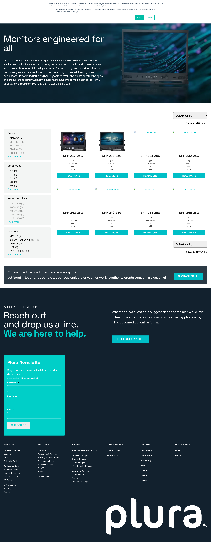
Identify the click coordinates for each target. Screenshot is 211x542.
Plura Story (146, 460)
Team (143, 465)
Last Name (13, 396)
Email (10, 409)
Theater (41, 471)
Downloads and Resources (84, 450)
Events (178, 455)
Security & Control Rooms (49, 457)
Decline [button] (150, 17)
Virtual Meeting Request (82, 466)
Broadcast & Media (46, 461)
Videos (144, 480)
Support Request (79, 459)
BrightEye (8, 488)
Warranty (76, 478)
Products (9, 444)
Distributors (112, 455)
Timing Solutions (11, 466)
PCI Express (9, 480)
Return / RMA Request (81, 481)
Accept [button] (139, 17)
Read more (73, 175)
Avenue (7, 492)
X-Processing (10, 485)
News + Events (182, 444)
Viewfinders (9, 457)
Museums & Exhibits (46, 464)
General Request (79, 462)
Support (76, 444)
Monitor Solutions (12, 450)
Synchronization (11, 476)
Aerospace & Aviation (47, 454)
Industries (42, 450)
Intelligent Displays (12, 473)
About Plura (146, 455)
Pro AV (41, 468)
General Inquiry (78, 474)
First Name (13, 383)
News (177, 450)
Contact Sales (113, 450)
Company (145, 444)
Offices (144, 470)
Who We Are (147, 450)
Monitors (7, 454)
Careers (145, 475)
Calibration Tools (11, 461)
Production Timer (11, 469)
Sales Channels (114, 444)
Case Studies (44, 476)
